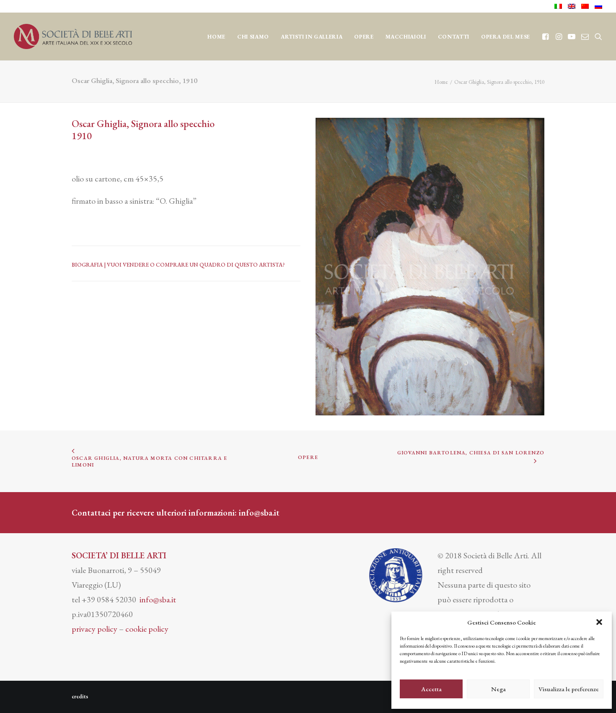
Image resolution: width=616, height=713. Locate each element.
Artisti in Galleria (311, 36)
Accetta (431, 689)
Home (216, 36)
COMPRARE (172, 264)
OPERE (363, 36)
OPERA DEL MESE (505, 36)
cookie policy (146, 628)
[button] (599, 622)
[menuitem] (559, 6)
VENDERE (136, 264)
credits (80, 696)
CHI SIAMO (253, 36)
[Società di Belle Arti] (73, 36)
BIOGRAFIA (88, 264)
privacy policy (94, 628)
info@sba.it (259, 512)
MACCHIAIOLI (406, 36)
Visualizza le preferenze (568, 689)
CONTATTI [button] (453, 36)
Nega (498, 689)
